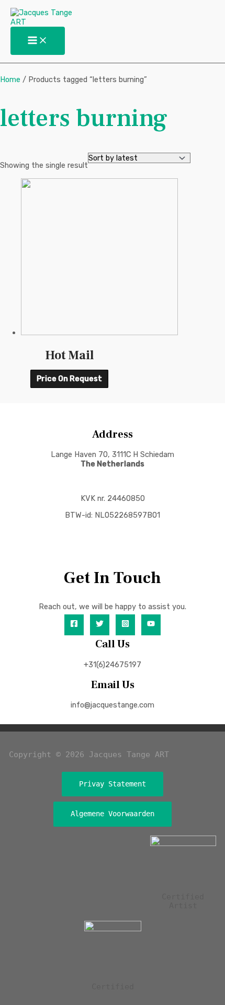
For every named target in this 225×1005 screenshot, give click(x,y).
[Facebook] (74, 624)
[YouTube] (151, 624)
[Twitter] (99, 624)
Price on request (69, 379)
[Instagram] (125, 624)
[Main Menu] (37, 41)
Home (10, 79)
